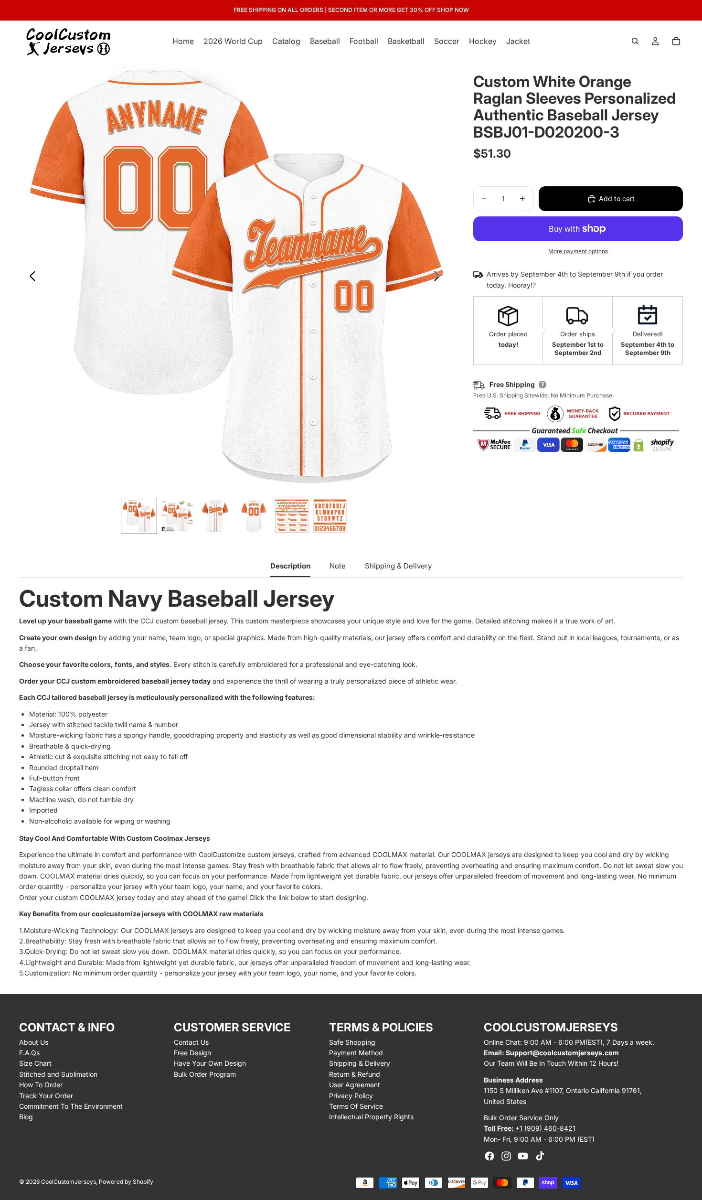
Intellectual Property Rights (371, 1117)
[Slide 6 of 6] (330, 516)
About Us (33, 1042)
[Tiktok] (540, 1156)
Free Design (192, 1053)
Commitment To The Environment (71, 1106)
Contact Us (191, 1042)
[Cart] (676, 41)
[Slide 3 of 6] (215, 516)
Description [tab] (290, 565)
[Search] (635, 41)
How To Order (41, 1085)
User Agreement (354, 1085)
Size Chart (35, 1063)
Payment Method (356, 1053)
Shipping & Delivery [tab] (398, 565)
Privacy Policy (351, 1096)
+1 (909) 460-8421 (529, 1128)
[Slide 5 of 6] (292, 516)
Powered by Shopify (126, 1181)
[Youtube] (523, 1156)
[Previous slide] (30, 277)
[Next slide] (439, 277)
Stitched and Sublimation (58, 1074)
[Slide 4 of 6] (253, 516)
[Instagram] (506, 1156)
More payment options (578, 251)
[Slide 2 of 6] (177, 516)
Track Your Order (46, 1096)
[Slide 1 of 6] (139, 516)
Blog (26, 1117)
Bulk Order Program (205, 1074)
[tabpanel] (351, 782)
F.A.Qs (29, 1053)
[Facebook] (489, 1156)
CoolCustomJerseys (68, 1181)
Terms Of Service (356, 1106)
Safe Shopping (352, 1042)
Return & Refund (354, 1074)
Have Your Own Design (210, 1063)
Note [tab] (338, 565)
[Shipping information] (542, 384)
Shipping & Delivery (359, 1063)
